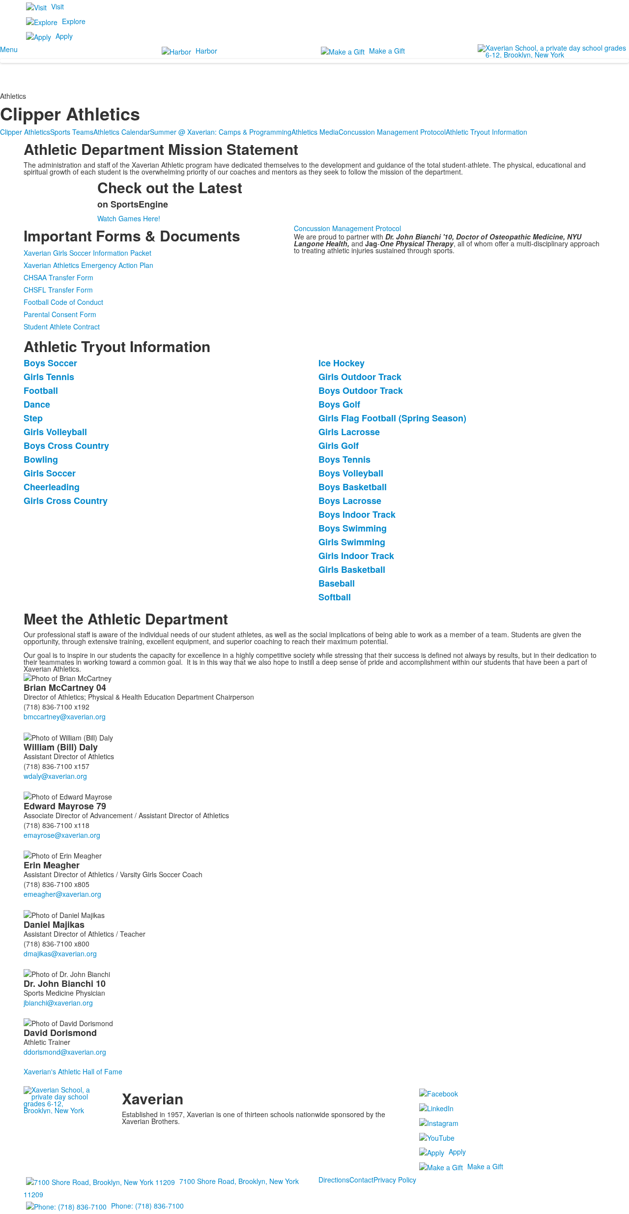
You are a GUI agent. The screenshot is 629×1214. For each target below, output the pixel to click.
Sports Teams (71, 132)
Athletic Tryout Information (486, 132)
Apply (64, 36)
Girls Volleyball (55, 431)
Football (41, 390)
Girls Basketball (351, 569)
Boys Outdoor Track (360, 390)
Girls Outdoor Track (359, 376)
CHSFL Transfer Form (58, 290)
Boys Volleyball (350, 473)
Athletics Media (315, 132)
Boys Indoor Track (357, 514)
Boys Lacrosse (349, 500)
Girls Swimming (351, 541)
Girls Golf (338, 445)
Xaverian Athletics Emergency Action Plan (88, 265)
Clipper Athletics (25, 132)
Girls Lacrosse (349, 431)
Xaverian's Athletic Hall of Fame (73, 1071)
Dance (37, 404)
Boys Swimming (352, 528)
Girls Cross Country (66, 500)
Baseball (336, 583)
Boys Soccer (50, 362)
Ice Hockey (341, 362)
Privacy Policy (394, 1179)
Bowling (41, 459)
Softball (334, 597)
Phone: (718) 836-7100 (147, 1206)
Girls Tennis (49, 376)
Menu (9, 49)
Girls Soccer (50, 473)
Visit (57, 6)
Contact (361, 1179)
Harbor (206, 51)
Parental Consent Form (60, 314)
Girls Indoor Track (356, 555)
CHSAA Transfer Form (58, 277)
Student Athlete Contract (62, 326)
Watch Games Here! (128, 218)
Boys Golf (339, 404)
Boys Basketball (352, 486)
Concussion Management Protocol (392, 132)
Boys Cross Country (66, 445)
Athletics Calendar (121, 132)
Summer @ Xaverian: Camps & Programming (220, 132)
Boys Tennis (344, 459)
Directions (333, 1179)
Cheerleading (52, 486)
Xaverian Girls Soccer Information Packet (87, 253)
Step (33, 418)
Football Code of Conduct (63, 302)
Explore (74, 21)
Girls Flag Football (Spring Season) (392, 418)
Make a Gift (387, 51)
